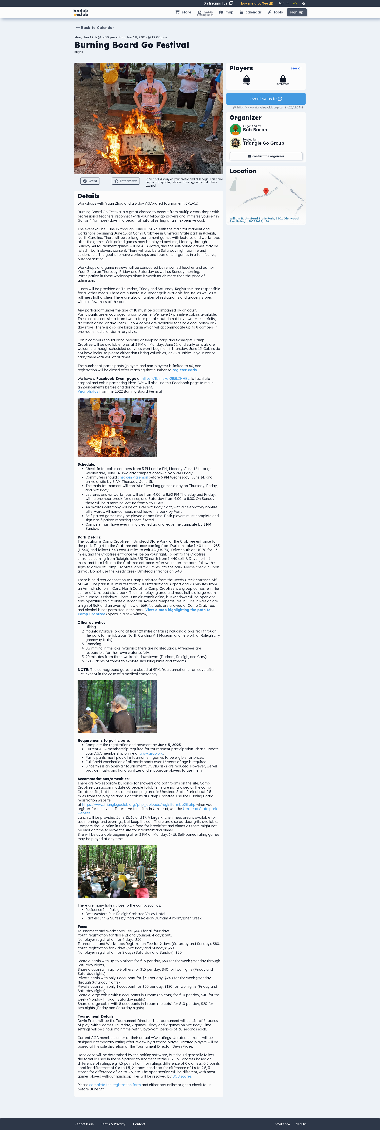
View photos (88, 391)
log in (284, 3)
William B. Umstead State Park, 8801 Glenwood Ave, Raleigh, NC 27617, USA (264, 220)
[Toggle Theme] (295, 3)
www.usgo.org (151, 753)
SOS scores (182, 1076)
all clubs (301, 1124)
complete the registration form (115, 1085)
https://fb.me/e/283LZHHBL (166, 378)
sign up (297, 12)
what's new (283, 1124)
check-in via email (133, 477)
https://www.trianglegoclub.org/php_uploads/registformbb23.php (138, 804)
